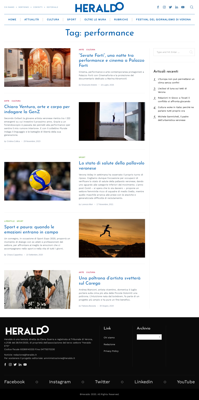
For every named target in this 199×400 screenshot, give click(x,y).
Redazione (109, 344)
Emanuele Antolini (89, 85)
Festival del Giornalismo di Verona (163, 19)
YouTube (186, 381)
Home (12, 19)
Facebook (14, 381)
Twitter (102, 381)
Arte (81, 50)
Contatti (38, 7)
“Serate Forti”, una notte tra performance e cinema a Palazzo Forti (111, 60)
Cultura (53, 19)
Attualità (31, 19)
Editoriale (52, 7)
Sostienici (24, 7)
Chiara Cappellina (15, 255)
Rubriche (121, 19)
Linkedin (143, 381)
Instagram (60, 381)
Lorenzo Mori (87, 204)
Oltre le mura (95, 19)
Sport (71, 19)
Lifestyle (9, 221)
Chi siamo (9, 7)
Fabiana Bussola (89, 306)
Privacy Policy (111, 351)
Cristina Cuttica (13, 141)
